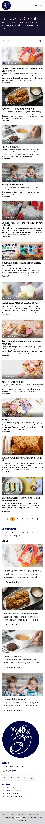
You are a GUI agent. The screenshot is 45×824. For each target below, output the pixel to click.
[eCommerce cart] (36, 5)
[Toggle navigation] (41, 5)
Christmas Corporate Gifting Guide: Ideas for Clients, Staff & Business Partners (22, 69)
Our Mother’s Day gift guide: (11, 419)
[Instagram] (18, 777)
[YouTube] (32, 777)
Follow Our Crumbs (14, 582)
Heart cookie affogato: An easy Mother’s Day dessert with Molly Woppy (21, 342)
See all (5, 541)
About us (9, 788)
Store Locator (11, 793)
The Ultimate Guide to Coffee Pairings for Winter (19, 108)
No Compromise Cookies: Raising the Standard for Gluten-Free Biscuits (22, 264)
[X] (11, 777)
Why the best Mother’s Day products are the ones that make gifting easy (22, 223)
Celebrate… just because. (10, 146)
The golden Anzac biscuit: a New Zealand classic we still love (22, 458)
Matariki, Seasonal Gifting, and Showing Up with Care (20, 303)
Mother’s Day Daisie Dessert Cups (13, 381)
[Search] (40, 41)
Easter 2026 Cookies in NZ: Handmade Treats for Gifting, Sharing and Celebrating (21, 499)
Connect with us (13, 791)
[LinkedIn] (25, 777)
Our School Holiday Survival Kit (13, 184)
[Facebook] (5, 777)
